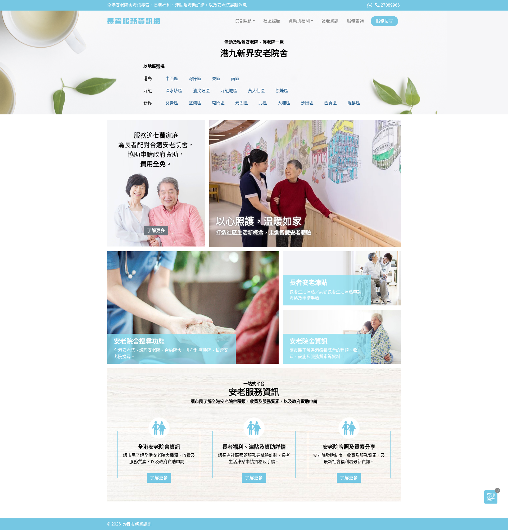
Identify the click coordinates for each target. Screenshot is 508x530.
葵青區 (171, 103)
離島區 (353, 103)
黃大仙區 (256, 91)
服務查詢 (355, 21)
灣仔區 (195, 78)
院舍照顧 (243, 21)
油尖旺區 (201, 91)
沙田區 (307, 103)
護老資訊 (329, 21)
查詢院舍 (491, 496)
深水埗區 (173, 91)
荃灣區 (195, 103)
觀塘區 (281, 91)
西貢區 (330, 103)
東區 (216, 78)
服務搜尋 (384, 21)
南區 (235, 78)
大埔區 (284, 103)
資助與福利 (299, 21)
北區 (262, 103)
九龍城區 (228, 91)
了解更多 (156, 230)
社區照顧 (271, 21)
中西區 (171, 78)
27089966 (390, 5)
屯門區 (218, 103)
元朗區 (241, 103)
